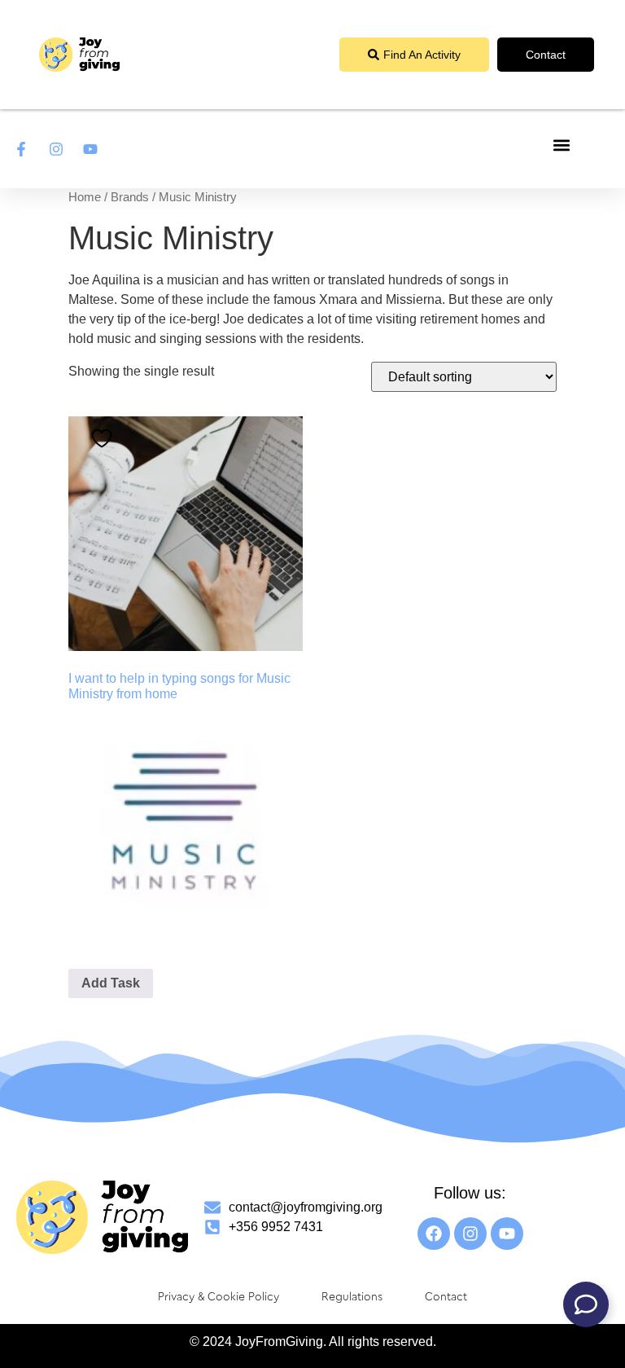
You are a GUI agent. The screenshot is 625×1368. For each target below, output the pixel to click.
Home (84, 197)
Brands (130, 197)
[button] (562, 144)
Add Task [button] (110, 983)
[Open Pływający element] (586, 1304)
